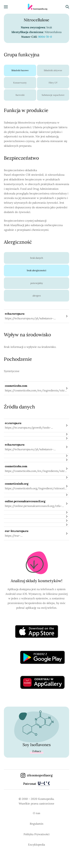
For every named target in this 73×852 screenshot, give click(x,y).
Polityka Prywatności (36, 834)
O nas (36, 813)
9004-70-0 (45, 36)
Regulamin (36, 823)
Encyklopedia (36, 844)
